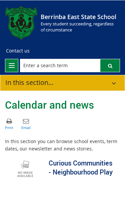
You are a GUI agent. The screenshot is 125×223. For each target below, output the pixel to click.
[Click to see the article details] (25, 168)
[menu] (11, 65)
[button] (110, 65)
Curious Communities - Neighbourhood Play (81, 167)
